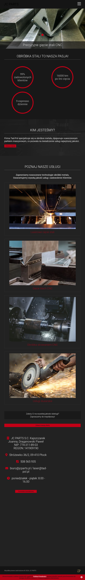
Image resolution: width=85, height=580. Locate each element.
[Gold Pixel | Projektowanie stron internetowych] (79, 571)
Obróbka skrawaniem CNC (42, 344)
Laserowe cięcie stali (42, 232)
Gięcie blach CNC (42, 288)
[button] (39, 35)
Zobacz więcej (10, 146)
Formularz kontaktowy (26, 491)
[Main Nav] (79, 4)
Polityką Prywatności (39, 576)
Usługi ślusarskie (42, 401)
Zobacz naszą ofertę (43, 425)
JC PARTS (11, 4)
